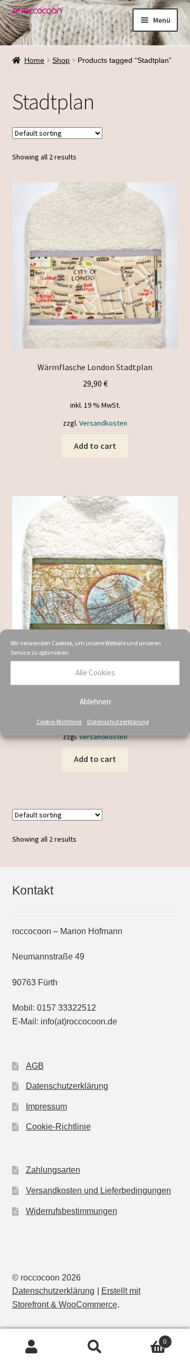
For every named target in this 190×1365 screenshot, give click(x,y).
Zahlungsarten (53, 1169)
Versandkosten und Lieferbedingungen (98, 1190)
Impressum (46, 1106)
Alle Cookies (95, 672)
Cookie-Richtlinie (59, 722)
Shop (61, 60)
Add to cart (95, 445)
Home (34, 60)
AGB (35, 1065)
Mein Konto (31, 1347)
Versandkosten (103, 423)
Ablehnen (95, 701)
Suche (95, 1347)
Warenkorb (147, 1338)
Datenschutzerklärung (118, 722)
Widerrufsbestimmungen (71, 1211)
